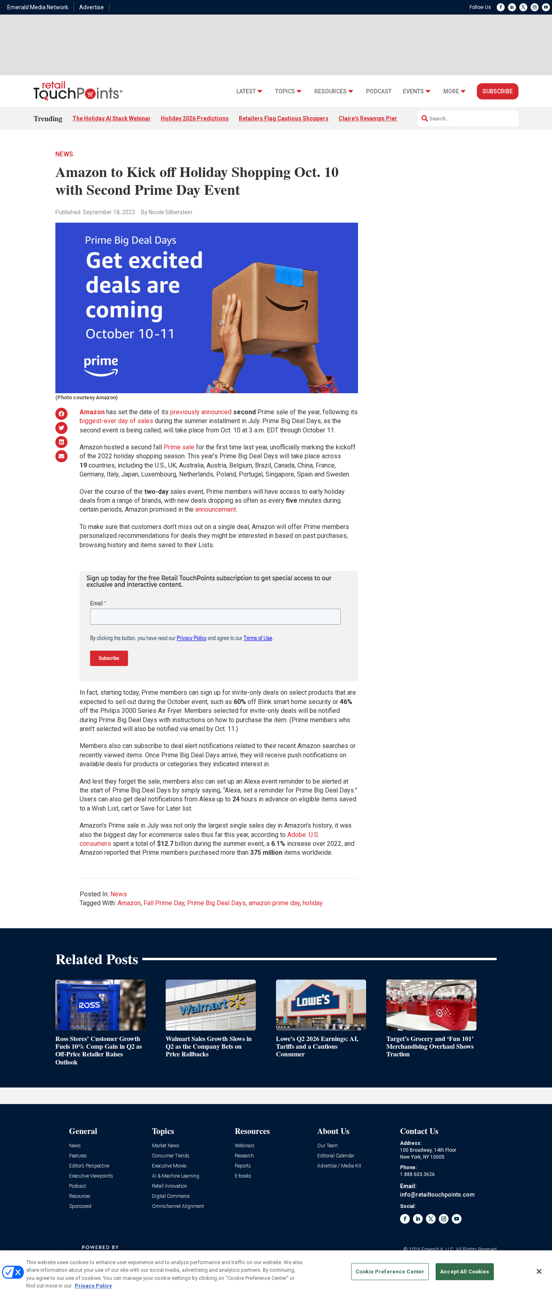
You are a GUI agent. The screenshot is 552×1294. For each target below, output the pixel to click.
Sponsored (80, 1206)
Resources (330, 92)
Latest (246, 92)
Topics (285, 92)
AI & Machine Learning (175, 1176)
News (64, 154)
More (451, 92)
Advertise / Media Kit (339, 1166)
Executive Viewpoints (91, 1176)
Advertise (91, 7)
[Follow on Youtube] (546, 7)
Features (78, 1156)
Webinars (245, 1146)
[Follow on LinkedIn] (512, 7)
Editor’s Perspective (89, 1166)
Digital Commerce (171, 1196)
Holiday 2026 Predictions (195, 118)
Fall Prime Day (163, 903)
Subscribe (497, 91)
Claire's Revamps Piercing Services (386, 118)
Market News (165, 1146)
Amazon (129, 903)
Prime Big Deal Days (216, 903)
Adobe (296, 835)
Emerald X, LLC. (438, 1249)
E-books (243, 1176)
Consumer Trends (171, 1156)
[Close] (539, 1271)
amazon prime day (274, 903)
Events (413, 92)
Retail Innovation (169, 1186)
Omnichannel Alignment (178, 1206)
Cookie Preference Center (390, 1272)
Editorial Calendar (335, 1156)
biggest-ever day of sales (116, 421)
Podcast (379, 92)
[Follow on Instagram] (535, 7)
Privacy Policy (93, 1286)
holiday (313, 903)
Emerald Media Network (37, 7)
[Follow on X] (523, 7)
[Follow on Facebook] (501, 7)
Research (244, 1156)
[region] (276, 1272)
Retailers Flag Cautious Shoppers (284, 118)
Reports (243, 1166)
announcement (215, 509)
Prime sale (179, 447)
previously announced (201, 412)
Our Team (327, 1146)
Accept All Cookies (464, 1272)
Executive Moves (169, 1166)
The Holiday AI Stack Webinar (111, 118)
